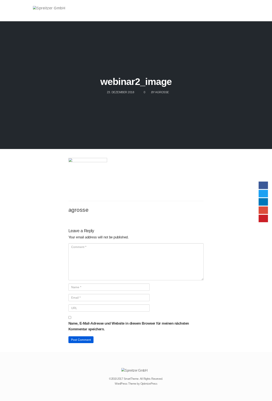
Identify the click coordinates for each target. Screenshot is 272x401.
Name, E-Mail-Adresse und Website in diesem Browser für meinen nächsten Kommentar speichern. (128, 326)
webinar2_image (136, 81)
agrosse (78, 210)
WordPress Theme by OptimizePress (136, 383)
